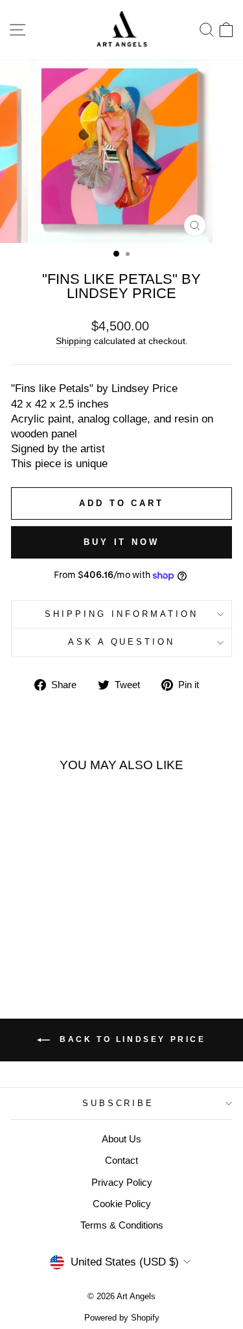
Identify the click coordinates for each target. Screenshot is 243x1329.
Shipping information (121, 614)
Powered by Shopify (121, 1318)
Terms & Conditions (121, 1225)
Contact (121, 1160)
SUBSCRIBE (118, 1103)
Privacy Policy (121, 1182)
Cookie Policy (122, 1203)
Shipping (73, 341)
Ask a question (122, 642)
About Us (121, 1138)
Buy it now (121, 542)
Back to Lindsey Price (130, 1039)
